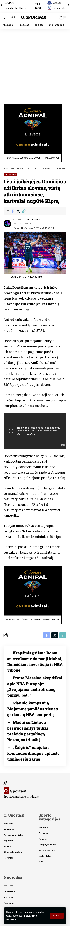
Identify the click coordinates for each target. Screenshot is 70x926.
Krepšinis (10, 174)
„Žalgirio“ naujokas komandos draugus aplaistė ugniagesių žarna (33, 753)
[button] (57, 916)
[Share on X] (18, 211)
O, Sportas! (33, 17)
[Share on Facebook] (12, 211)
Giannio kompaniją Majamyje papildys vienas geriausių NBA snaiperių (32, 708)
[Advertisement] (35, 65)
